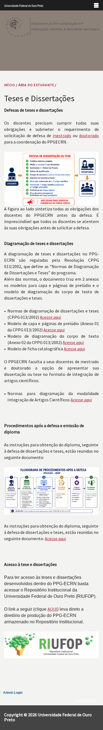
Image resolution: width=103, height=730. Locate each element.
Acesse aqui (50, 317)
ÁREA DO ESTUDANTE (36, 85)
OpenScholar (87, 699)
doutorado (89, 135)
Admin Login (13, 693)
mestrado (62, 135)
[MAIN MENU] (96, 5)
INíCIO (9, 85)
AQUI (52, 609)
